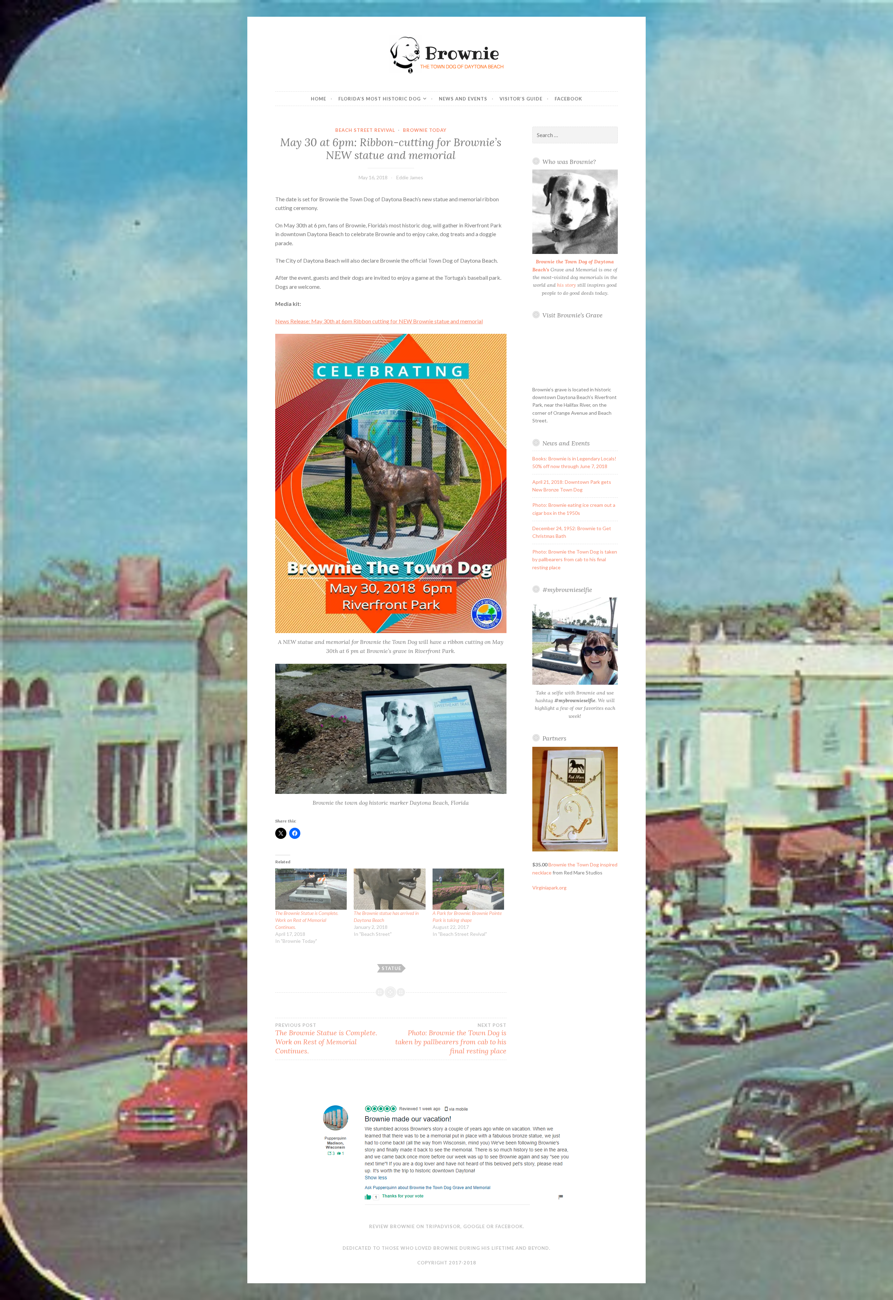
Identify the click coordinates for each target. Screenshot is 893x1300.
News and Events (463, 99)
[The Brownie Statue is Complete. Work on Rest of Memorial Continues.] (311, 889)
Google (474, 1226)
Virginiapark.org (549, 888)
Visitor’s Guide (521, 99)
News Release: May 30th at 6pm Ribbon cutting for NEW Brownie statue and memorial (379, 321)
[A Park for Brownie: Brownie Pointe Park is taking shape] (468, 889)
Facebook (568, 99)
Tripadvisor (443, 1226)
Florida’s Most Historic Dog (379, 99)
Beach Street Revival (365, 130)
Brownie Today (424, 130)
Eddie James (409, 177)
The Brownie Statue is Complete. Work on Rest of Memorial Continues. (306, 920)
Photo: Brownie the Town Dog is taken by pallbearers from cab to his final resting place (450, 1038)
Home (318, 99)
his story (566, 285)
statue (391, 968)
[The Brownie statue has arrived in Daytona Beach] (389, 889)
